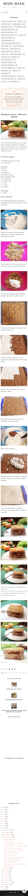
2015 (3, 889)
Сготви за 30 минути (6, 21)
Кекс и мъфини (5, 51)
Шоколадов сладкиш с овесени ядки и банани (15, 846)
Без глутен (4, 24)
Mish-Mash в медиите (6, 67)
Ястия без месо (5, 26)
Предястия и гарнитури (7, 35)
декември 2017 (8, 830)
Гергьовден (4, 73)
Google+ (12, 591)
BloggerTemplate (21, 894)
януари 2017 (7, 884)
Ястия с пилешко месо (7, 32)
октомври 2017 (8, 834)
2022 (3, 816)
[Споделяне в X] (9, 669)
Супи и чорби (17, 46)
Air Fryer (20, 78)
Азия (15, 51)
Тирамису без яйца (8, 866)
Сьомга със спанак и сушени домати (13, 848)
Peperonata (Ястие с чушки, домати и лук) (14, 857)
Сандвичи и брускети (7, 62)
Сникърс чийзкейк (8, 841)
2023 (3, 814)
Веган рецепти (19, 26)
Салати (21, 35)
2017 (3, 827)
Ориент (3, 48)
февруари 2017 (8, 882)
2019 (3, 823)
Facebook (6, 591)
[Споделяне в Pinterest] (12, 669)
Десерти (20, 21)
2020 (3, 821)
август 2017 (7, 868)
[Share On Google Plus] (15, 669)
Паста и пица (5, 46)
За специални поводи (7, 76)
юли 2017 (6, 871)
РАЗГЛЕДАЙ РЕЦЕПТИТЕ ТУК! (14, 105)
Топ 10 (3, 81)
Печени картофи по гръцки (10, 861)
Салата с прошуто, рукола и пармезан (13, 850)
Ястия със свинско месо (8, 29)
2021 (3, 818)
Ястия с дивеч (13, 81)
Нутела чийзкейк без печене (11, 852)
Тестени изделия (17, 24)
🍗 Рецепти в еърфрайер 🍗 (14, 94)
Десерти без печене (6, 37)
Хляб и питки (13, 48)
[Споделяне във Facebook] (6, 669)
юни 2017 (6, 873)
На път (19, 76)
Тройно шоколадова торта (10, 839)
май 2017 (6, 875)
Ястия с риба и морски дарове (9, 43)
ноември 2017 (7, 832)
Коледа (3, 54)
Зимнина (15, 70)
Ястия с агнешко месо (7, 78)
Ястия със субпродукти (7, 65)
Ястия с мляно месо (6, 59)
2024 (3, 811)
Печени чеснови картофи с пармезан (13, 843)
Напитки (19, 67)
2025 (3, 809)
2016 (3, 887)
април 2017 (7, 877)
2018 (3, 825)
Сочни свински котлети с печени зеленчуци (15, 864)
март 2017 (6, 880)
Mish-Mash (14, 4)
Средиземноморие (6, 40)
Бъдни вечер (4, 70)
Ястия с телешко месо (16, 54)
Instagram (19, 591)
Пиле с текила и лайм (9, 855)
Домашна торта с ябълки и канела (12, 859)
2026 (3, 807)
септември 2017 (8, 836)
